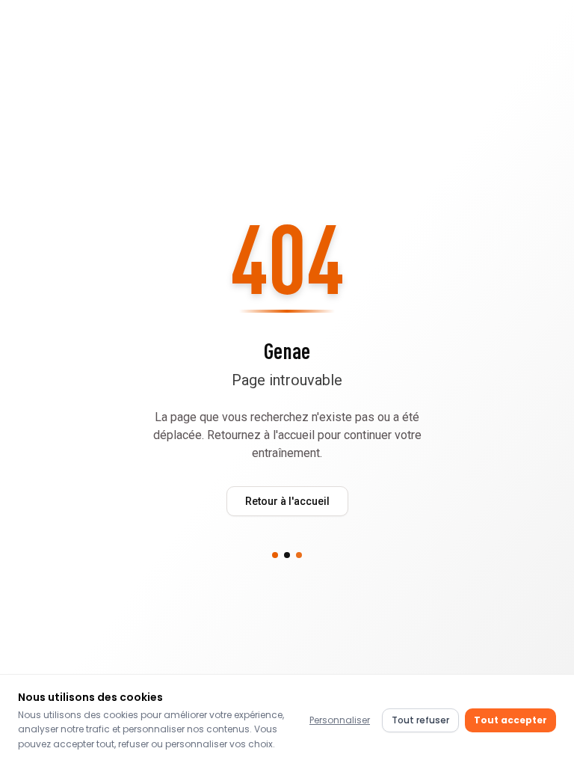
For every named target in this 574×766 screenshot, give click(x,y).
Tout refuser (420, 720)
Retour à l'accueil (287, 501)
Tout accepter (510, 720)
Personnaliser (339, 720)
